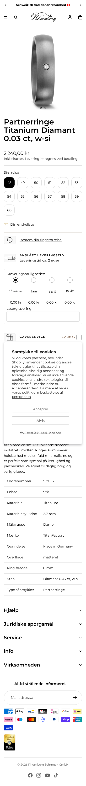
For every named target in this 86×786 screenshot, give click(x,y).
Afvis (41, 421)
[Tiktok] (56, 775)
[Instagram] (39, 775)
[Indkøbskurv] (80, 17)
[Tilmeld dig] (75, 698)
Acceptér (40, 409)
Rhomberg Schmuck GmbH (48, 764)
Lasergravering (19, 308)
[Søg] (16, 17)
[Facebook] (30, 775)
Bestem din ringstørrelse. (41, 240)
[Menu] (5, 17)
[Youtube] (47, 775)
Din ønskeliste (22, 224)
